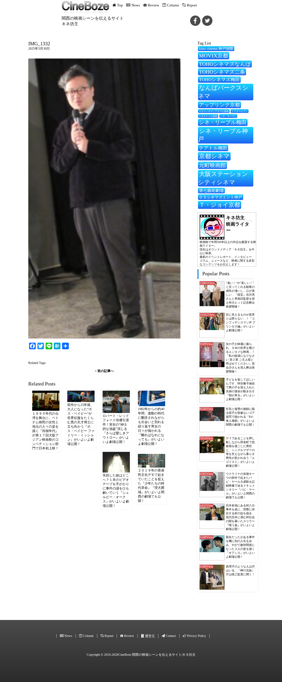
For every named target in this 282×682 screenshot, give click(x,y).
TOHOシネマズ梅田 (219, 79)
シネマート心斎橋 (208, 116)
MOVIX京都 (213, 56)
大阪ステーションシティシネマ (223, 178)
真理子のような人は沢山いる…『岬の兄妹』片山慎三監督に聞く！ (240, 570)
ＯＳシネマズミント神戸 (220, 197)
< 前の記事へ (104, 371)
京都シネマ (214, 156)
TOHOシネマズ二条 (222, 72)
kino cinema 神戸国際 (216, 49)
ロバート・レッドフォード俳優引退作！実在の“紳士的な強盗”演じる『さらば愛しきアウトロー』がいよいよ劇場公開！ (116, 429)
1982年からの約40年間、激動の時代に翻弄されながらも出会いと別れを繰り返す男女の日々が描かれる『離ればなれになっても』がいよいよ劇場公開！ (151, 426)
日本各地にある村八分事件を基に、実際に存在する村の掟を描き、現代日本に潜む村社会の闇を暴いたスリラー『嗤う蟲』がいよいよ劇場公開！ (240, 517)
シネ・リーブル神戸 (223, 135)
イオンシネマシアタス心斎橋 (214, 111)
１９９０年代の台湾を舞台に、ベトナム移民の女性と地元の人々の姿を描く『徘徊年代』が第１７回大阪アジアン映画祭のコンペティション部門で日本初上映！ (45, 431)
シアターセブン (240, 111)
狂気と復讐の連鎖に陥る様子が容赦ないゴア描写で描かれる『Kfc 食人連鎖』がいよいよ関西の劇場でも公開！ (240, 416)
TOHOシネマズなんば (225, 64)
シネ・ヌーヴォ (228, 116)
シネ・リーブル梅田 (222, 122)
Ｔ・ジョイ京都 (219, 205)
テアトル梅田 (213, 148)
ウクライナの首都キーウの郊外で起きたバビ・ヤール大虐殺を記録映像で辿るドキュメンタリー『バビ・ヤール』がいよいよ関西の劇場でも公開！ (240, 485)
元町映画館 (212, 165)
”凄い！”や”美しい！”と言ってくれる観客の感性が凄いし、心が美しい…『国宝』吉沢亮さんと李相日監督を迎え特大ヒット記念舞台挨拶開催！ (240, 294)
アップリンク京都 (219, 105)
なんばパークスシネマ (223, 91)
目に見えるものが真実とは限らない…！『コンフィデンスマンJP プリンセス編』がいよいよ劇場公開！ (240, 322)
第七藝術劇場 (211, 190)
